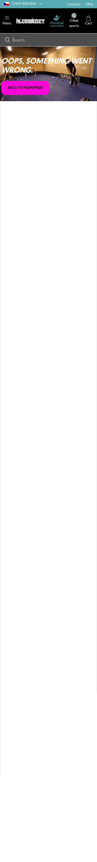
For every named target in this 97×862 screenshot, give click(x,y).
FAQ (89, 4)
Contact (74, 4)
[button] (7, 21)
